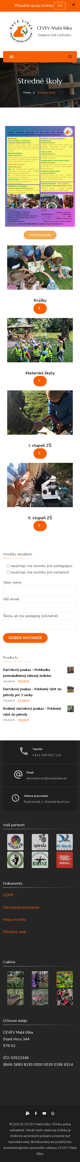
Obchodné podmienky (21, 907)
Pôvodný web (14, 931)
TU (59, 6)
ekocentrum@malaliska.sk (47, 778)
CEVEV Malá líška (54, 28)
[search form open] (70, 56)
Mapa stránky (14, 919)
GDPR (8, 895)
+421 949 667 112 (46, 755)
